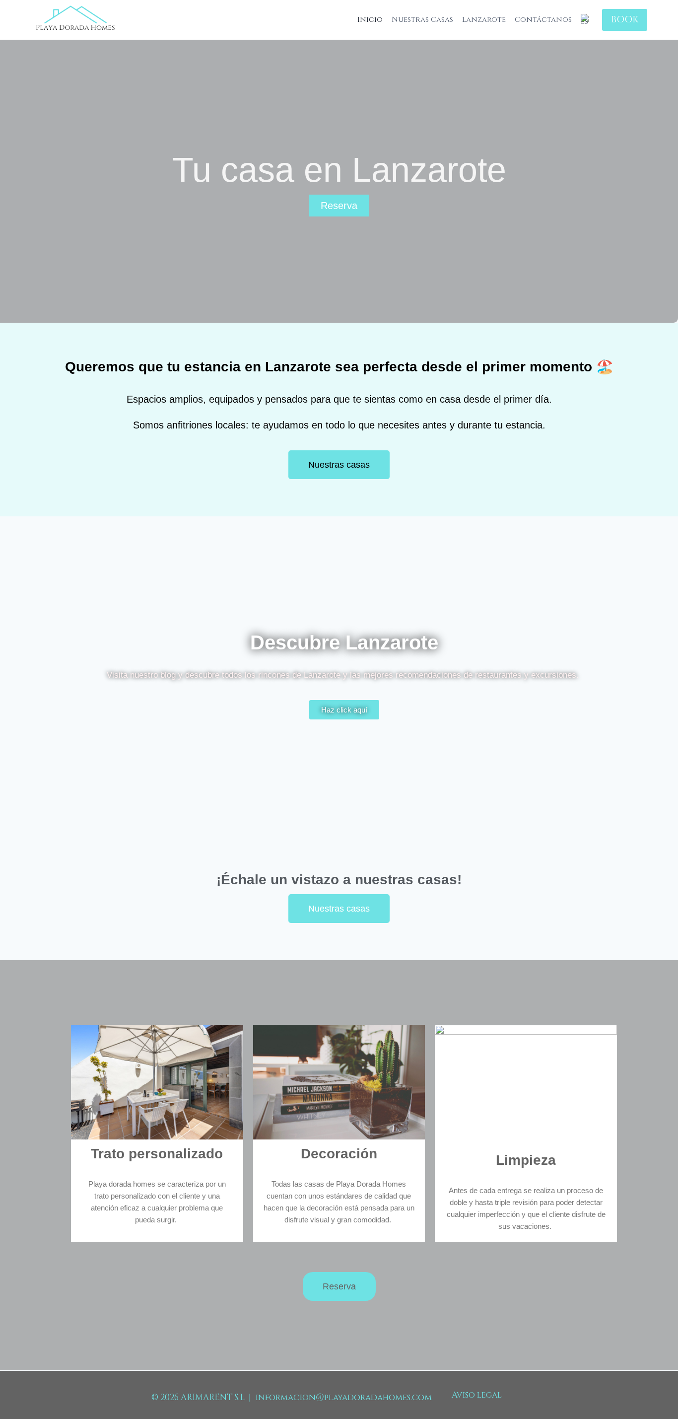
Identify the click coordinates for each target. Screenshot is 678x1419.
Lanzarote (484, 19)
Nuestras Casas (422, 19)
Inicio (370, 19)
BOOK (624, 19)
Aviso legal (477, 1395)
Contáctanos (543, 19)
